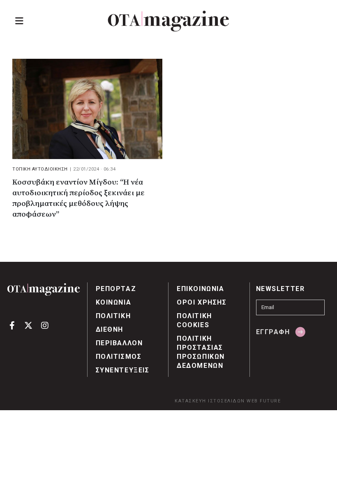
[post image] (87, 109)
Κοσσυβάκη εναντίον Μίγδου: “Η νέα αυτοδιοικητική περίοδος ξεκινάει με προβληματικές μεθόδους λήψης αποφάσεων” (78, 198)
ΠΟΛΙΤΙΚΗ (113, 316)
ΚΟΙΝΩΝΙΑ (114, 302)
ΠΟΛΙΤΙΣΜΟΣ (119, 356)
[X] (29, 325)
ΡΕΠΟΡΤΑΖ (116, 289)
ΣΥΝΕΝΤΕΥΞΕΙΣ (123, 370)
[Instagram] (45, 325)
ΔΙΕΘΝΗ (110, 329)
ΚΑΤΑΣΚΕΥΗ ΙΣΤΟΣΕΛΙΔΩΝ (210, 401)
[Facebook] (12, 325)
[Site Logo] (168, 21)
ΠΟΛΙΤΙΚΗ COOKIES (194, 320)
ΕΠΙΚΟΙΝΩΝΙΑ (200, 289)
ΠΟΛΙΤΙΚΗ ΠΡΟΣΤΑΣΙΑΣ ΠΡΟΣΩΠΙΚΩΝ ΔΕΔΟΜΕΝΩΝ (201, 352)
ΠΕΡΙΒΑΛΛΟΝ (119, 343)
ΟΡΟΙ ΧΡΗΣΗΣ (202, 302)
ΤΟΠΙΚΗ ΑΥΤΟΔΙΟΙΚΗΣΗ (40, 169)
